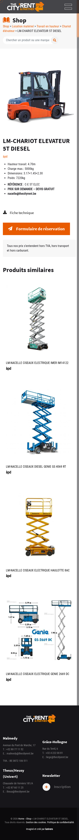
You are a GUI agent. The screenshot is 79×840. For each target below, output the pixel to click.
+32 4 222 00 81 (54, 753)
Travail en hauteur (48, 26)
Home (21, 818)
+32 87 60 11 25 (14, 787)
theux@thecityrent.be (18, 791)
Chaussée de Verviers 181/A (18, 783)
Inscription (62, 786)
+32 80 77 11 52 (14, 749)
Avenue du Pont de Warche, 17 (19, 745)
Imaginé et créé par (39, 829)
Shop (6, 26)
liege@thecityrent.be (57, 757)
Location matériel (23, 26)
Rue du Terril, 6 (50, 748)
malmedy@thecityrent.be (20, 753)
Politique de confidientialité (60, 822)
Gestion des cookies (36, 822)
